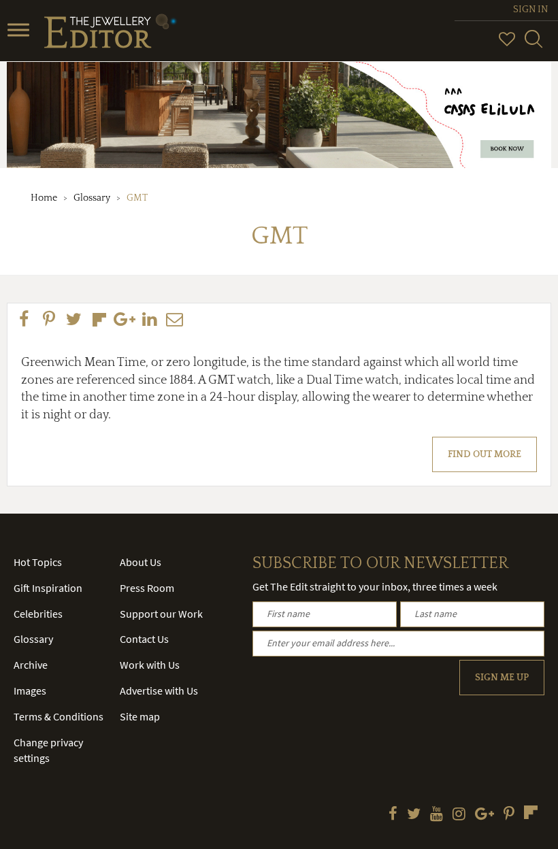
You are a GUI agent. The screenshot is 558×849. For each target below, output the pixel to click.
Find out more (484, 454)
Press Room (147, 588)
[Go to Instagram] (459, 815)
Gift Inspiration (48, 588)
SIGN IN (530, 9)
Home (44, 198)
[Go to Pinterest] (509, 815)
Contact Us (144, 639)
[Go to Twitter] (414, 815)
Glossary (91, 198)
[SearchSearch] (533, 44)
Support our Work (161, 613)
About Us (140, 562)
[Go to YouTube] (436, 815)
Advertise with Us (159, 690)
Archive (31, 664)
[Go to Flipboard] (531, 812)
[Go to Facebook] (393, 815)
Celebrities (38, 613)
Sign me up (502, 677)
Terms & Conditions (58, 716)
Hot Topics (38, 562)
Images (30, 690)
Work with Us (150, 664)
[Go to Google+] (484, 815)
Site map (140, 716)
